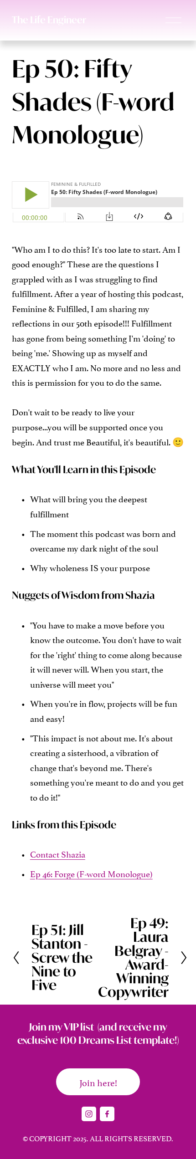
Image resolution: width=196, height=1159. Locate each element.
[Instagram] (89, 1114)
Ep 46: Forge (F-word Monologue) (91, 873)
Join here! (98, 1082)
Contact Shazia (57, 853)
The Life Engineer (49, 20)
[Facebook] (107, 1114)
